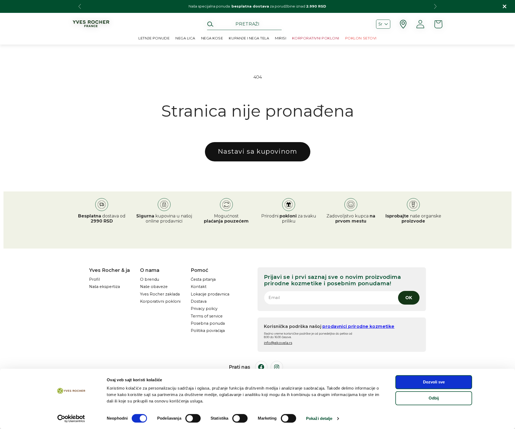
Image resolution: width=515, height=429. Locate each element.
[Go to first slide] (435, 6)
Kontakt (199, 286)
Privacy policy (204, 308)
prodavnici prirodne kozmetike (358, 326)
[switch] (193, 418)
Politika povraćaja (208, 330)
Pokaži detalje (319, 418)
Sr (380, 24)
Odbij (434, 398)
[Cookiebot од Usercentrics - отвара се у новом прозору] (71, 419)
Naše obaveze (154, 286)
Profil (94, 279)
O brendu (149, 279)
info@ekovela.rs (278, 343)
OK (408, 297)
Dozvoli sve (434, 382)
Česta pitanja (203, 279)
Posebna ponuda (208, 323)
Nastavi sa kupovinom (257, 151)
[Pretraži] (210, 24)
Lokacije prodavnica (210, 294)
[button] (185, 39)
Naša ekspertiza (104, 286)
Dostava (199, 301)
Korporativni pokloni (160, 301)
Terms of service (207, 316)
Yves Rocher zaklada (160, 294)
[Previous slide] (79, 6)
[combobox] (244, 24)
